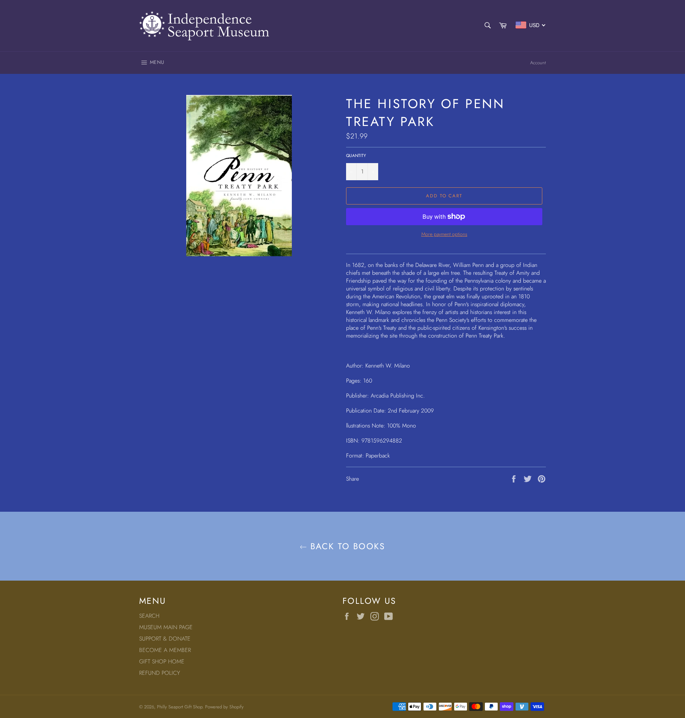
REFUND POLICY (159, 673)
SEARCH (149, 616)
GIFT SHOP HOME (161, 661)
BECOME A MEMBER (165, 650)
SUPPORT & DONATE (165, 638)
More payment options (444, 234)
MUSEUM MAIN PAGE (166, 627)
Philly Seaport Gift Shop (179, 706)
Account (538, 62)
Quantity (356, 156)
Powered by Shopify (224, 706)
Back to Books (346, 546)
